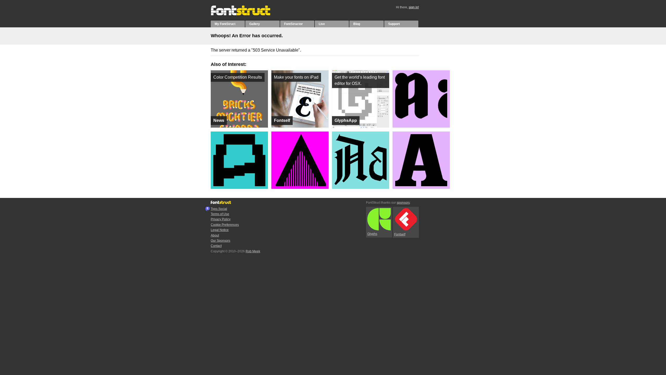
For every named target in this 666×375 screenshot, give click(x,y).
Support (394, 24)
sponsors (403, 202)
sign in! (414, 7)
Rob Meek (253, 251)
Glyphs (372, 234)
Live (322, 24)
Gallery (254, 24)
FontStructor (293, 24)
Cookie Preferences (225, 225)
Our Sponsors (220, 240)
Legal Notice (220, 230)
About (215, 235)
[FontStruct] (246, 14)
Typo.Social (219, 209)
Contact (216, 246)
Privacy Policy (220, 219)
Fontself (399, 234)
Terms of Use (220, 214)
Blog (356, 24)
